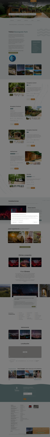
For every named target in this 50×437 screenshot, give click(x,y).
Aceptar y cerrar (35, 222)
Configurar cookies (14, 222)
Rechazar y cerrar (20, 222)
